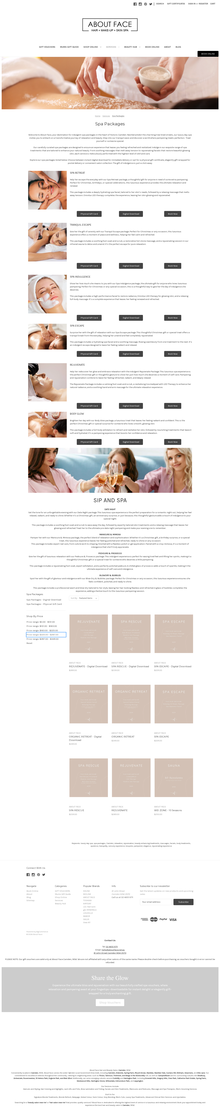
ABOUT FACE (89, 897)
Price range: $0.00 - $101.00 (40, 622)
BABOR (86, 916)
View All (86, 922)
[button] (110, 1002)
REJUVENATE (119, 810)
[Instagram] (140, 4)
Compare (88, 634)
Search (160, 3)
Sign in (191, 3)
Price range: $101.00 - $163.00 (41, 626)
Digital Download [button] (131, 214)
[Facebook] (135, 4)
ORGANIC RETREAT (122, 736)
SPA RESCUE (76, 810)
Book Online (152, 47)
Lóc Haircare (89, 906)
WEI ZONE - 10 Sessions (168, 810)
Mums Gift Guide (69, 47)
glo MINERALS (90, 910)
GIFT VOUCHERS (47, 47)
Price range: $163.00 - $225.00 (42, 630)
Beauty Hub (131, 47)
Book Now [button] (172, 214)
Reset (29, 643)
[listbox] (89, 598)
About (167, 47)
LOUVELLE (88, 913)
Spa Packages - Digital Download (43, 599)
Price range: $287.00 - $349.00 (42, 639)
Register (203, 3)
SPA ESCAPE (161, 736)
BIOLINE (87, 894)
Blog (178, 47)
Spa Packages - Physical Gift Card (44, 604)
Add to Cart (173, 783)
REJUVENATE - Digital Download (88, 666)
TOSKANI (87, 900)
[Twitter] (150, 4)
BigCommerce (42, 932)
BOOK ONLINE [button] (208, 54)
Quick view (86, 628)
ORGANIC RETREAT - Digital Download (85, 738)
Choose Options (89, 639)
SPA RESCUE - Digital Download (130, 666)
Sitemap (30, 900)
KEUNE (86, 891)
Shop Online (91, 47)
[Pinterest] (145, 4)
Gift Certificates (176, 3)
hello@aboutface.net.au (113, 950)
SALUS (86, 919)
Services (111, 47)
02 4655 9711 (112, 946)
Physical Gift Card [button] (89, 214)
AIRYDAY (87, 903)
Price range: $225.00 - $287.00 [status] (42, 634)
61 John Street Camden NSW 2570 (110, 953)
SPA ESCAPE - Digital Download (172, 666)
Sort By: (74, 598)
